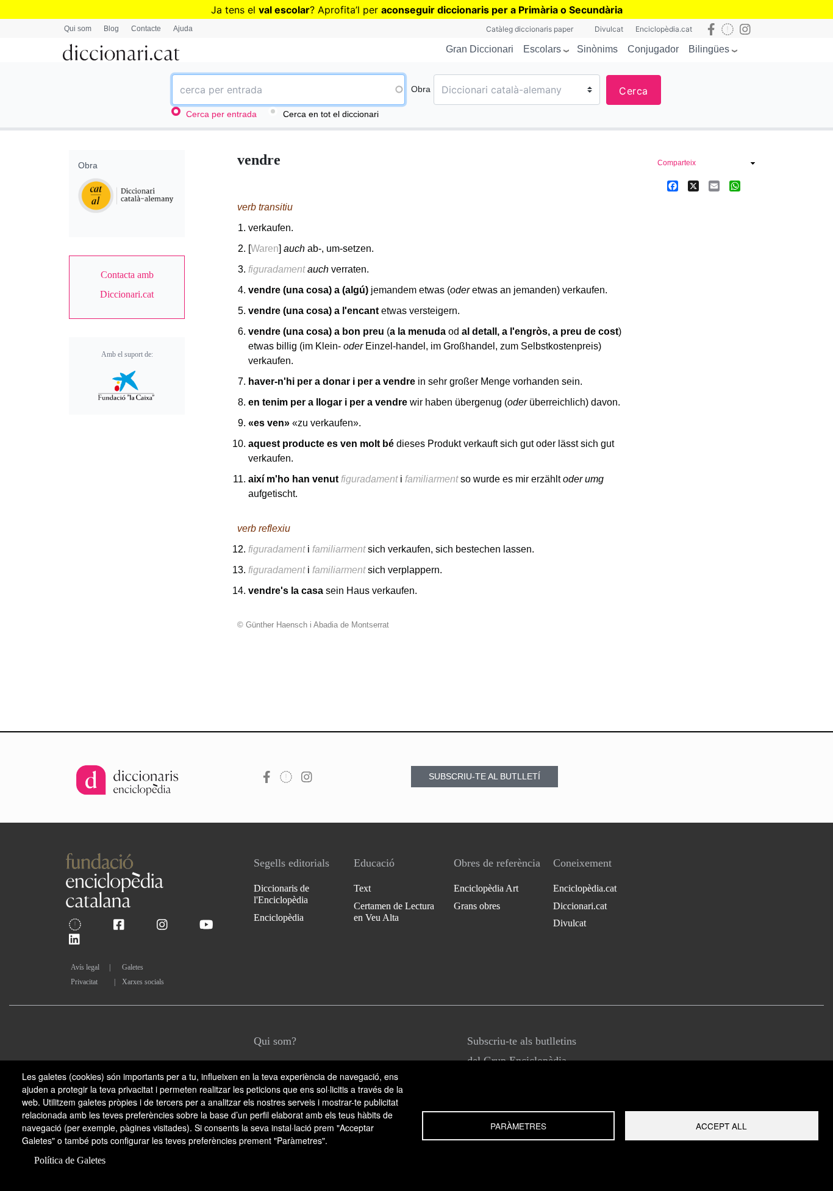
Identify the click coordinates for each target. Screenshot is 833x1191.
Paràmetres (518, 1126)
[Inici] (121, 50)
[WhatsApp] (734, 185)
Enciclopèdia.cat (663, 29)
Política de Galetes (69, 1160)
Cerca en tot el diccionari (331, 114)
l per (490, 10)
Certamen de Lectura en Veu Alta (394, 912)
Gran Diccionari (479, 49)
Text (362, 888)
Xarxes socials (143, 982)
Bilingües (708, 49)
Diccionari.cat (580, 906)
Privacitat (84, 982)
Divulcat (609, 29)
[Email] (714, 185)
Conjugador (653, 49)
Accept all (721, 1126)
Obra (421, 89)
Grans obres (477, 906)
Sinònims (597, 49)
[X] (693, 185)
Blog (111, 28)
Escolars (542, 49)
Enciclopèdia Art (486, 888)
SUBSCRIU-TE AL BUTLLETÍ (484, 776)
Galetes (132, 967)
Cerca (633, 91)
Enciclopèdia (279, 917)
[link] (127, 284)
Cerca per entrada (221, 114)
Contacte (146, 28)
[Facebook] (672, 185)
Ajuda (183, 28)
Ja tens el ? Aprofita (283, 10)
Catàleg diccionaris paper (529, 29)
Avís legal (85, 967)
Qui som (77, 28)
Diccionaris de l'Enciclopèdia (281, 894)
